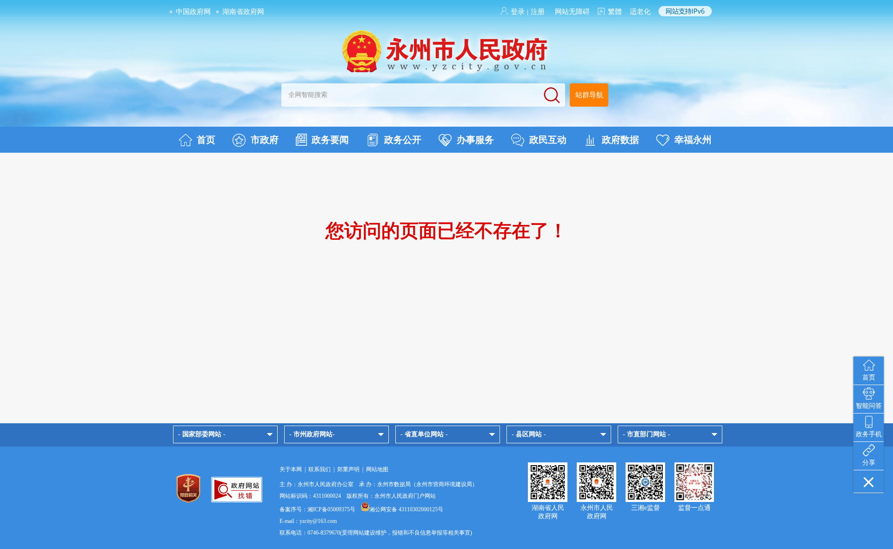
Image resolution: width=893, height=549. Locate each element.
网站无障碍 (572, 11)
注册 (538, 11)
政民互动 (547, 140)
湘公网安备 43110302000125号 (406, 509)
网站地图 (377, 469)
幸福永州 (693, 140)
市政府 (265, 140)
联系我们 (319, 469)
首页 (206, 140)
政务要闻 (330, 140)
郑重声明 (348, 469)
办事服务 (475, 140)
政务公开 (402, 140)
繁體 (615, 11)
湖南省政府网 (243, 11)
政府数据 (620, 140)
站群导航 (589, 95)
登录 (518, 11)
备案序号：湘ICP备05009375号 (317, 509)
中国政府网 (193, 11)
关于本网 (291, 469)
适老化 (640, 11)
